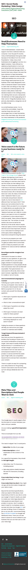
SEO (18, 46)
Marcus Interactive (9, 564)
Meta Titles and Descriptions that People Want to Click (12, 392)
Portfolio (3, 548)
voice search (17, 154)
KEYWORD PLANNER (10, 513)
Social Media (8, 544)
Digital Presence (20, 546)
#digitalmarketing (7, 119)
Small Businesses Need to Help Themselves (13, 42)
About (9, 548)
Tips (13, 548)
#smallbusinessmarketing (10, 121)
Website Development (8, 546)
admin (3, 46)
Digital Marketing (11, 46)
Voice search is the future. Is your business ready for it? (13, 149)
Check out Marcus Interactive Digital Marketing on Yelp (6, 555)
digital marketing (15, 397)
